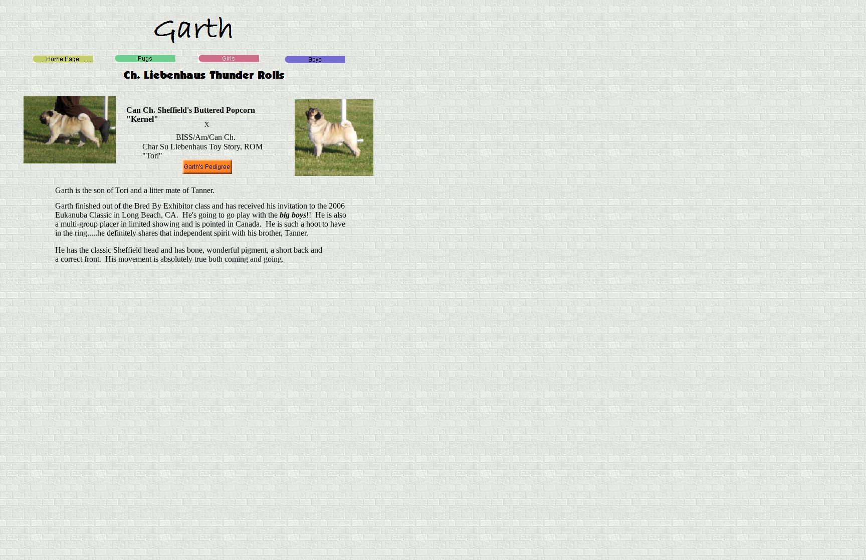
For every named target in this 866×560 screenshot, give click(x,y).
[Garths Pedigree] (207, 171)
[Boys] (315, 61)
